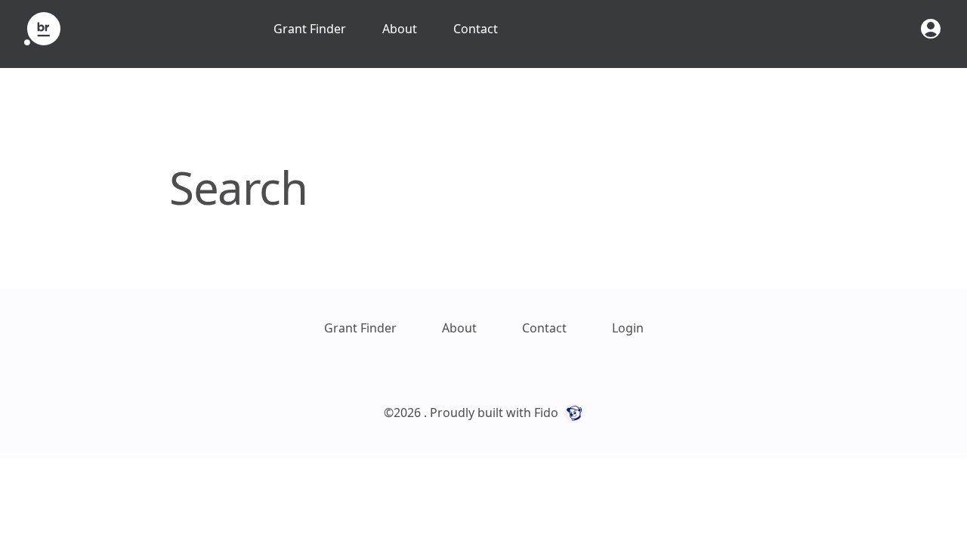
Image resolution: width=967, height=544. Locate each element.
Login (628, 328)
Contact (475, 28)
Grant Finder (309, 28)
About (399, 28)
